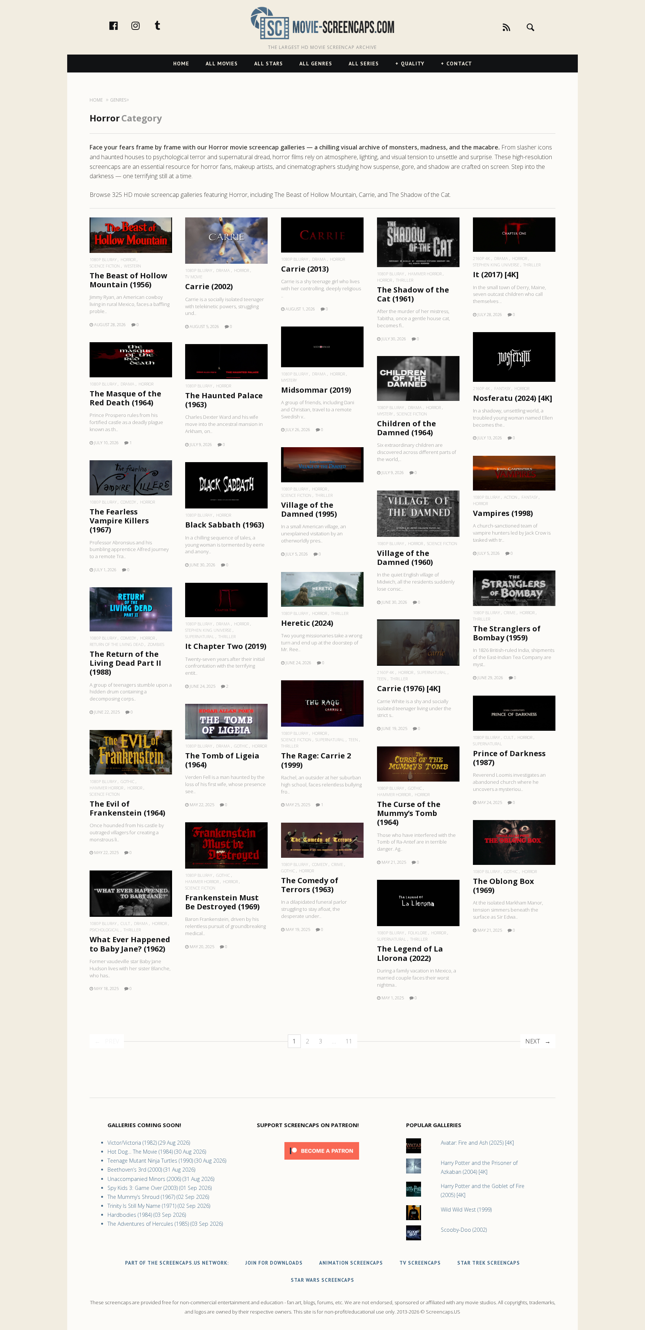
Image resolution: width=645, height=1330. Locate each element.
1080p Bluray (103, 259)
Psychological (104, 930)
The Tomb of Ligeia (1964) (222, 760)
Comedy (128, 502)
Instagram (143, 25)
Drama (223, 270)
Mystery (289, 380)
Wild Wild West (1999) (466, 1209)
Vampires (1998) (503, 513)
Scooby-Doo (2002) (464, 1229)
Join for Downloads (274, 1263)
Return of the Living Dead (116, 644)
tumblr (165, 25)
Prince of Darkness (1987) (509, 757)
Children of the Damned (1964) (406, 427)
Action (510, 497)
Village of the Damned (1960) (405, 557)
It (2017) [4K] (495, 274)
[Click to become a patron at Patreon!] (321, 1161)
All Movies (222, 63)
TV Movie (193, 277)
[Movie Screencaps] (322, 22)
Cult (508, 737)
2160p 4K (481, 258)
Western (132, 266)
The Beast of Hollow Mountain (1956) (128, 280)
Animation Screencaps (351, 1263)
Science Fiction (105, 266)
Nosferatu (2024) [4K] (512, 398)
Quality (412, 63)
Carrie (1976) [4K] (408, 688)
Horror (128, 259)
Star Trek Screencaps (488, 1263)
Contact (459, 63)
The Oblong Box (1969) (503, 885)
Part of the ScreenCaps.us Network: (177, 1263)
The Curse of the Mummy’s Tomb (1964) (408, 813)
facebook (121, 25)
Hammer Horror (425, 274)
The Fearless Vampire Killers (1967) (119, 521)
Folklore (417, 933)
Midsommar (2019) (316, 390)
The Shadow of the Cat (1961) (413, 294)
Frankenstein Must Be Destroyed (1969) (222, 902)
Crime (509, 612)
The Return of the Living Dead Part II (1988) (125, 663)
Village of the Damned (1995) (309, 509)
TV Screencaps (420, 1263)
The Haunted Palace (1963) (224, 399)
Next (532, 1041)
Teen (381, 679)
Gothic (241, 746)
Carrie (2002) (209, 286)
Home (181, 63)
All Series (364, 63)
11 (349, 1041)
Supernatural (199, 636)
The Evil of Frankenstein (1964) (127, 808)
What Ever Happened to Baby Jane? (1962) (130, 943)
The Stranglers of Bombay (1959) (506, 633)
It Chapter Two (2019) (226, 646)
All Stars (268, 63)
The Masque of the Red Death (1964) (125, 398)
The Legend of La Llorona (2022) (410, 953)
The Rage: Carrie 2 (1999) (316, 760)
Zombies (155, 644)
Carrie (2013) (305, 269)
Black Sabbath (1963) (224, 525)
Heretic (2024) (307, 623)
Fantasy (502, 388)
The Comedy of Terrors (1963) (309, 884)
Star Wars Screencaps (322, 1280)
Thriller (404, 280)
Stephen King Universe (496, 265)
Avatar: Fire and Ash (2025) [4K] (477, 1142)
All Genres (315, 63)
